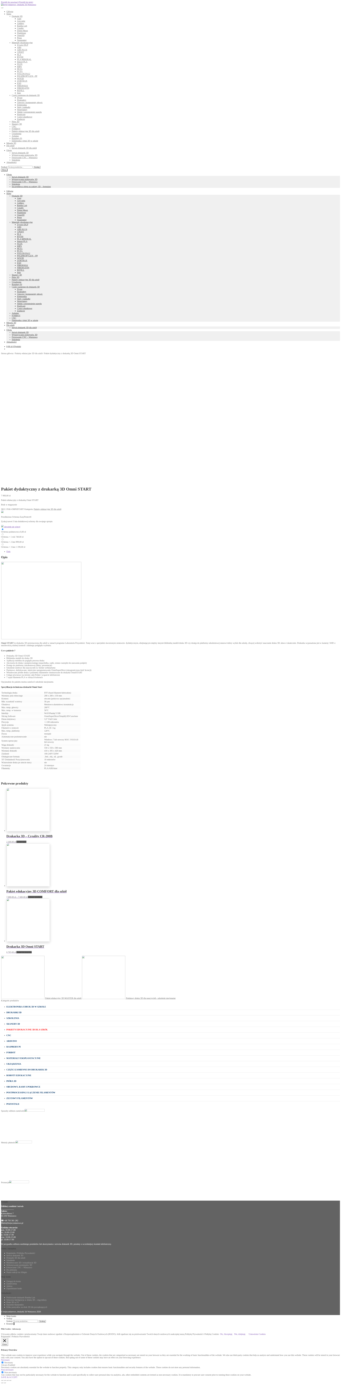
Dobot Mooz (22, 31)
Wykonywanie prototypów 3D (24, 155)
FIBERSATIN (23, 88)
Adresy (9, 1286)
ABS (19, 47)
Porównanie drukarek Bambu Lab (20, 1297)
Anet (19, 19)
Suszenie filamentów (15, 1305)
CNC (14, 126)
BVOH (20, 57)
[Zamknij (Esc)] (2, 1380)
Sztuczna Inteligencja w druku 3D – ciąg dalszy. (26, 1300)
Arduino (15, 136)
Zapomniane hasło (14, 1288)
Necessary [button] (5, 1360)
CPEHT (20, 52)
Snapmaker (22, 40)
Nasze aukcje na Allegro (16, 1272)
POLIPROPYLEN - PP (27, 76)
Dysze (19, 98)
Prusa (19, 38)
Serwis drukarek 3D (20, 153)
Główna (9, 11)
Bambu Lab (22, 26)
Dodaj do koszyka (24, 952)
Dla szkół (10, 145)
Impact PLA (22, 62)
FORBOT (16, 129)
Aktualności (11, 162)
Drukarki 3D (17, 16)
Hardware (21, 114)
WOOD (20, 78)
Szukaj (36, 167)
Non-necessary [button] (7, 1370)
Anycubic (21, 21)
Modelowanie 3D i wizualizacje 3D (21, 1263)
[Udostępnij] (5, 1380)
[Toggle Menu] (2, 7)
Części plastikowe (24, 117)
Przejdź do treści (26, 2)
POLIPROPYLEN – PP (27, 256)
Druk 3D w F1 (12, 1302)
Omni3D (21, 35)
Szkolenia (16, 160)
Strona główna (7, 353)
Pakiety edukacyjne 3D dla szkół (25, 131)
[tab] (173, 551)
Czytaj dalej (21, 842)
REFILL (20, 90)
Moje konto (11, 1316)
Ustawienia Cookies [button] (257, 1334)
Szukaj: (4, 167)
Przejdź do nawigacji (10, 2)
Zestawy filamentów (19, 1098)
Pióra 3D (15, 122)
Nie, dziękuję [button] (239, 1334)
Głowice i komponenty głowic (30, 102)
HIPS (19, 66)
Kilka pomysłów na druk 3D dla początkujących (26, 1307)
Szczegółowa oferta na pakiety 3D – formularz (31, 186)
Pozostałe (12, 1104)
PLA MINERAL (24, 59)
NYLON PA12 (23, 74)
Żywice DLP (22, 45)
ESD (19, 83)
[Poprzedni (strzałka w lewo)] (2, 1382)
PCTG (20, 71)
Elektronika (22, 105)
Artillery (20, 23)
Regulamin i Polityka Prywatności (20, 1253)
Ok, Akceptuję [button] (226, 1334)
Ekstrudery (21, 100)
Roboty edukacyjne (18, 1075)
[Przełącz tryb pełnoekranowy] (7, 1380)
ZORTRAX (22, 81)
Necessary (8, 1362)
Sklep (8, 14)
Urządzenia (16, 134)
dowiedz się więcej (12, 527)
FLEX (20, 64)
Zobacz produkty (35, 897)
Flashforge (21, 33)
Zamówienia (11, 1284)
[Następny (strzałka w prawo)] (5, 1382)
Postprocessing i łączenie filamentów (30, 1092)
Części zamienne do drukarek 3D (26, 95)
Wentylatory (22, 110)
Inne (19, 93)
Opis (8, 551)
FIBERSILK (22, 86)
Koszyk (10, 1324)
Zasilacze (21, 119)
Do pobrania (11, 1270)
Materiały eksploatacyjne (22, 43)
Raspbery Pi (17, 138)
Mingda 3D (11, 143)
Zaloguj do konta (13, 1281)
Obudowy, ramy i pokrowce (23, 1087)
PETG (20, 69)
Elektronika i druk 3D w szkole (25, 141)
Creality (20, 28)
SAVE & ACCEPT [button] (9, 1377)
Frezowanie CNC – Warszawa (24, 157)
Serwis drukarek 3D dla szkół (24, 148)
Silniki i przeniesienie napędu (29, 112)
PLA (19, 54)
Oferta (9, 150)
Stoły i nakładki (23, 107)
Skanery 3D (17, 124)
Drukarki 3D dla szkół (15, 1258)
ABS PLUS (22, 50)
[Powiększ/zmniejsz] (10, 1380)
